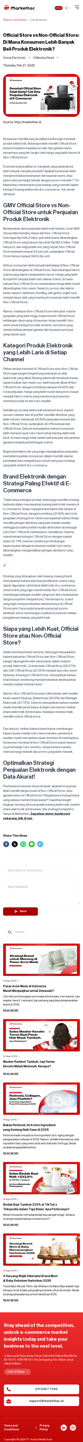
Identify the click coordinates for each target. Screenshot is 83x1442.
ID (66, 8)
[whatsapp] (23, 844)
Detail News (39, 19)
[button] (64, 1428)
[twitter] (15, 844)
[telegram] (40, 844)
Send (23, 911)
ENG (59, 8)
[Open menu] (77, 7)
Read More (11, 1010)
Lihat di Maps (16, 1371)
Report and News (14, 19)
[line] (32, 844)
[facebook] (6, 844)
